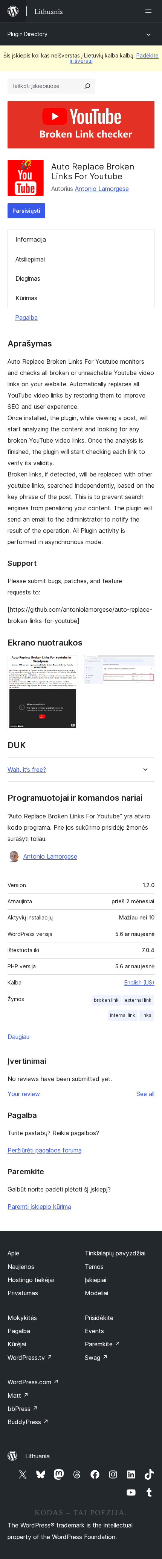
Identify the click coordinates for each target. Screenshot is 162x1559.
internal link (122, 1015)
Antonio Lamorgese (102, 188)
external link (138, 1000)
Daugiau (18, 1036)
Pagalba (26, 317)
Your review (24, 1094)
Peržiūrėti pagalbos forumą (45, 1150)
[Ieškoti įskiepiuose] (87, 86)
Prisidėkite (99, 1318)
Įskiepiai (95, 1280)
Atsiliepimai (30, 259)
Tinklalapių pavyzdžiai (115, 1253)
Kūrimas (26, 298)
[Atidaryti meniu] (150, 11)
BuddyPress (28, 1422)
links (146, 1015)
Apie (13, 1253)
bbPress (23, 1408)
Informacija (30, 239)
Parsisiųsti (26, 210)
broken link (106, 1000)
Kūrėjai (17, 1344)
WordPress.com (33, 1382)
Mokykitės (22, 1318)
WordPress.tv (30, 1357)
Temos (94, 1266)
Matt (18, 1395)
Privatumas (23, 1293)
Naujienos (21, 1266)
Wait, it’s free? (27, 769)
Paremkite (102, 1344)
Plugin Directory (27, 34)
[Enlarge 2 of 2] (144, 665)
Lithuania (37, 1456)
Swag (96, 1357)
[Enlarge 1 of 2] (68, 665)
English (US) (139, 982)
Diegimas (27, 278)
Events (94, 1331)
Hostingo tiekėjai (31, 1280)
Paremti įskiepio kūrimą (39, 1206)
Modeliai (96, 1293)
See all (145, 1094)
